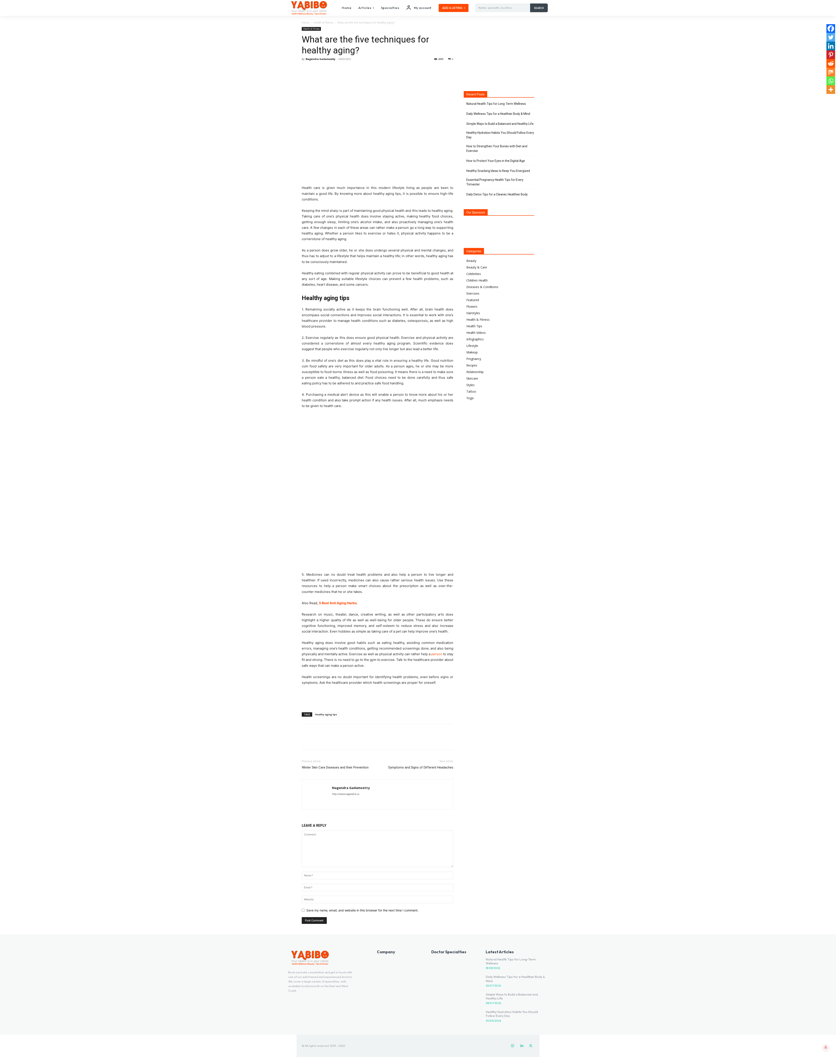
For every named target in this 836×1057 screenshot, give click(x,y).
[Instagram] (512, 1045)
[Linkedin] (830, 46)
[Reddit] (830, 63)
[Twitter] (316, 68)
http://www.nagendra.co (345, 794)
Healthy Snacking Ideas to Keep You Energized (498, 171)
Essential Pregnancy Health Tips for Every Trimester (494, 182)
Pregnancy (473, 359)
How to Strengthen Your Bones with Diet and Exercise (496, 148)
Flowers (471, 306)
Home (305, 22)
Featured (472, 300)
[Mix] (830, 72)
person (436, 654)
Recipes (471, 365)
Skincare (472, 378)
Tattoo (471, 391)
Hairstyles (473, 313)
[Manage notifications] (825, 1047)
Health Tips (474, 326)
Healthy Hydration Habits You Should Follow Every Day (500, 135)
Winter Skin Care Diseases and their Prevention (335, 767)
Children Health (477, 280)
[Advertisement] (377, 697)
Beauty (471, 261)
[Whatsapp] (830, 80)
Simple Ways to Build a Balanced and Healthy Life (500, 124)
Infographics (475, 339)
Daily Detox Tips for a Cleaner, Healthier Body (497, 194)
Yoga (470, 398)
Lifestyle (472, 346)
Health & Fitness (323, 22)
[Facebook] (306, 68)
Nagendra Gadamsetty (320, 59)
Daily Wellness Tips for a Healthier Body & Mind (498, 113)
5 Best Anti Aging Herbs (338, 603)
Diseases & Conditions (482, 287)
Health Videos (476, 333)
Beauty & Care (476, 267)
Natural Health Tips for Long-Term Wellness (496, 103)
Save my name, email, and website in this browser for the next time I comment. (362, 910)
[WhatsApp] (336, 68)
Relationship (475, 372)
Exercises (472, 293)
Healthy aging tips (326, 714)
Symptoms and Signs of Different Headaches (420, 767)
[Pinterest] (326, 68)
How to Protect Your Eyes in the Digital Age (495, 161)
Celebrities (473, 274)
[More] (346, 68)
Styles (470, 385)
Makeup (472, 352)
